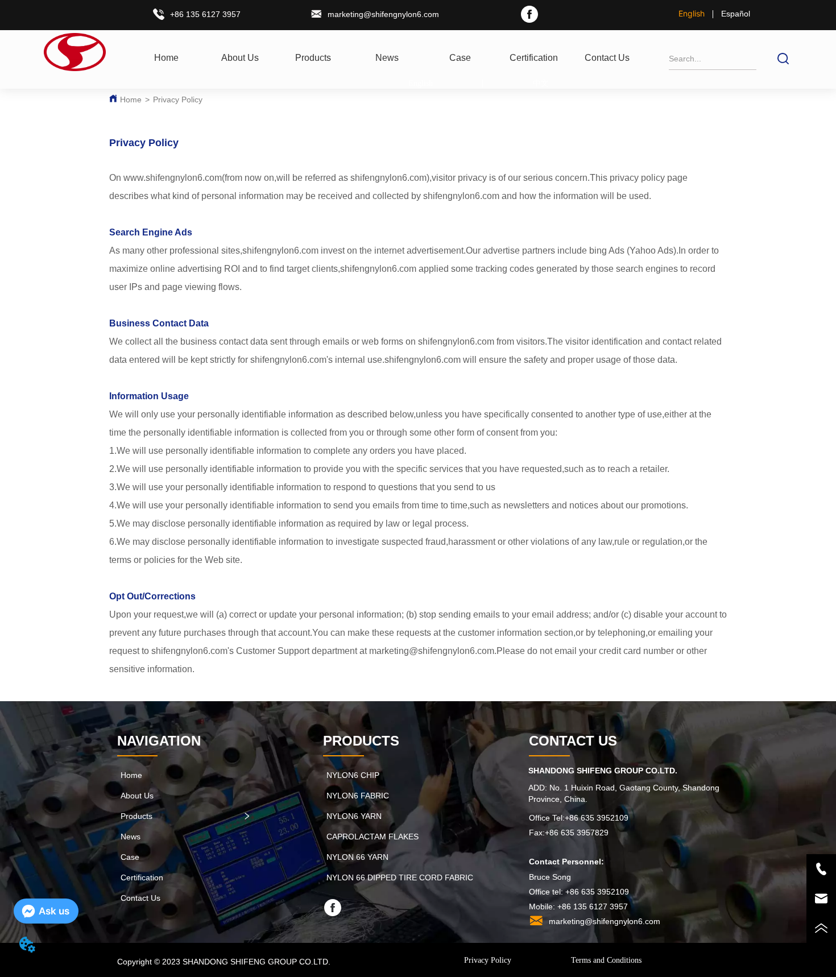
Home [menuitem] (166, 58)
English (691, 13)
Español (735, 13)
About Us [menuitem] (240, 58)
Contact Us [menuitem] (607, 58)
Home (131, 99)
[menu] (387, 58)
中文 (541, 83)
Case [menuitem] (460, 58)
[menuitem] (313, 58)
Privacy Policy (177, 99)
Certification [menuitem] (534, 58)
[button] (313, 58)
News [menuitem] (387, 58)
